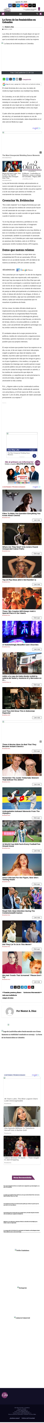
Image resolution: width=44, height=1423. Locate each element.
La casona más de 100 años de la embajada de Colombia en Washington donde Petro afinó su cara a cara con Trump (22, 1231)
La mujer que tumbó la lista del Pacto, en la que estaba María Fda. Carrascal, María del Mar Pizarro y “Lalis (21, 1195)
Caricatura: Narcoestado (31, 992)
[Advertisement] (22, 418)
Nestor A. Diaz (9, 27)
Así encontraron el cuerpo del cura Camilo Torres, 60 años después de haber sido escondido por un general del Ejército (21, 1213)
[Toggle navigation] (20, 13)
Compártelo (26, 79)
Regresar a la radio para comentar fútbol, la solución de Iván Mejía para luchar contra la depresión (20, 1222)
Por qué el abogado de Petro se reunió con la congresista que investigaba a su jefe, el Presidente (21, 1186)
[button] (37, 14)
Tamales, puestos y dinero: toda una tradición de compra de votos (11, 995)
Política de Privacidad (28, 1418)
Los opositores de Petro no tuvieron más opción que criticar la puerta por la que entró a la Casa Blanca (21, 1204)
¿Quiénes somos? (14, 1418)
